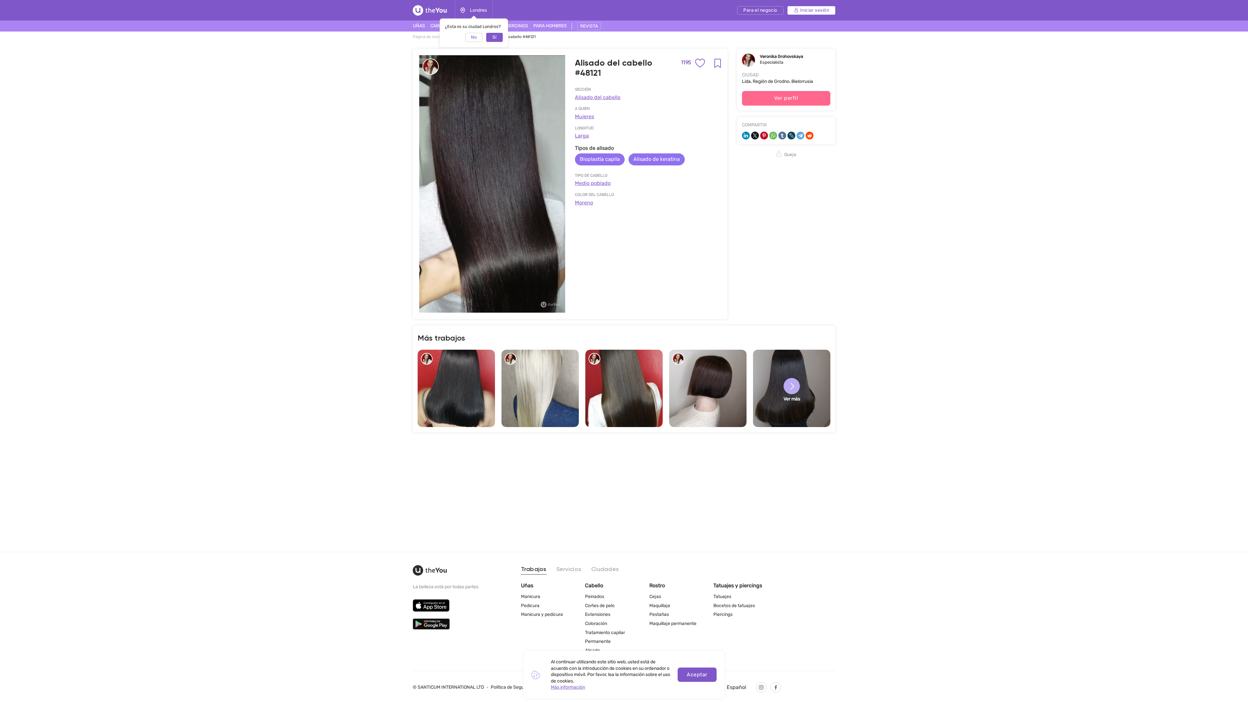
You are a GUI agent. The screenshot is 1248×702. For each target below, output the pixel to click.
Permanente (598, 641)
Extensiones (597, 614)
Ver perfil (786, 98)
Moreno (584, 203)
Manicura (530, 596)
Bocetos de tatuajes (734, 605)
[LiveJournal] (791, 135)
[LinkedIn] (746, 135)
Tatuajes (722, 596)
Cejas (655, 596)
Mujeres (584, 116)
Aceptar (697, 674)
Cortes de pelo (600, 605)
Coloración (596, 623)
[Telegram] (800, 135)
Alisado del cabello (597, 97)
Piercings (723, 614)
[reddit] (809, 135)
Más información (568, 687)
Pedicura (530, 605)
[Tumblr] (782, 135)
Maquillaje (659, 605)
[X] (755, 135)
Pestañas (659, 614)
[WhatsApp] (773, 135)
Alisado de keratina (656, 159)
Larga (582, 136)
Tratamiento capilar (605, 632)
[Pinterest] (764, 135)
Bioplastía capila (600, 159)
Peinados (594, 596)
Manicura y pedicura (542, 614)
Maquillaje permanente (672, 623)
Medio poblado (593, 183)
